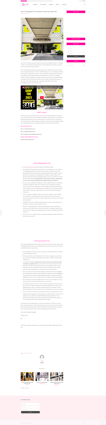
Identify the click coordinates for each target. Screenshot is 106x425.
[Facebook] (25, 353)
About (57, 4)
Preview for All (27, 126)
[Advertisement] (42, 151)
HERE (37, 188)
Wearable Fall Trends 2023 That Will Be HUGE (56, 383)
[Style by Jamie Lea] (25, 4)
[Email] (30, 353)
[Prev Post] (1, 212)
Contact (64, 4)
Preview (42, 115)
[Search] (84, 4)
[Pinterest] (29, 353)
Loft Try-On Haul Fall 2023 (42, 382)
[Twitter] (27, 353)
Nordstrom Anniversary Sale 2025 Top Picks (27, 383)
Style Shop (43, 4)
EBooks (51, 4)
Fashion (35, 4)
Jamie (22, 13)
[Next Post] (105, 212)
